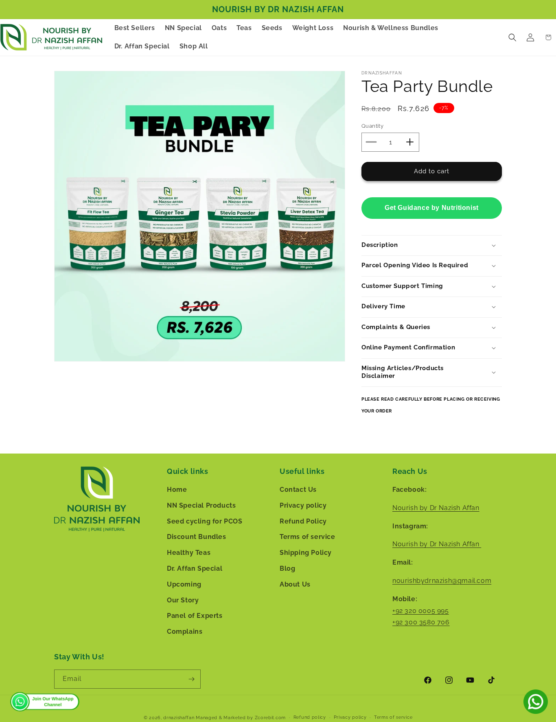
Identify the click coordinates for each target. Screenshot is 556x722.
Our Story (183, 600)
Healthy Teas (188, 552)
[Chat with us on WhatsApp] (535, 701)
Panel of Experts (195, 615)
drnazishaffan (178, 717)
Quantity (372, 126)
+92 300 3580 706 (421, 622)
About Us (295, 584)
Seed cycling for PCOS (205, 521)
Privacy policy (303, 505)
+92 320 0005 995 (420, 611)
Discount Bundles (196, 537)
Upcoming (184, 584)
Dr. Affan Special (194, 568)
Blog (287, 568)
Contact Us (298, 489)
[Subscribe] (191, 679)
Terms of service (307, 537)
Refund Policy (303, 521)
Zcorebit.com (270, 717)
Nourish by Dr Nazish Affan (435, 508)
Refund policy (309, 717)
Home (177, 489)
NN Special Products (201, 505)
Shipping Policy (306, 552)
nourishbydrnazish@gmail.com (441, 581)
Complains (184, 631)
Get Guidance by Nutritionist (432, 207)
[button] (512, 37)
